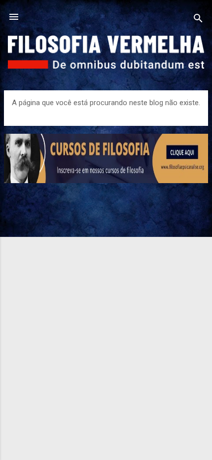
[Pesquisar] (198, 20)
